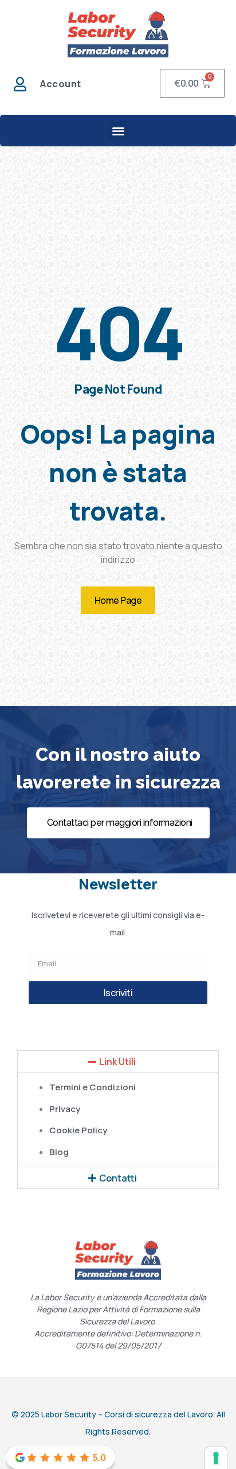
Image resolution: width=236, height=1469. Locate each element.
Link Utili (117, 1061)
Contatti (118, 1178)
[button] (118, 131)
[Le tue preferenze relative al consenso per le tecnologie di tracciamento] (216, 1458)
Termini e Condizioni (92, 1087)
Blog (59, 1152)
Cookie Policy (78, 1130)
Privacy (64, 1109)
